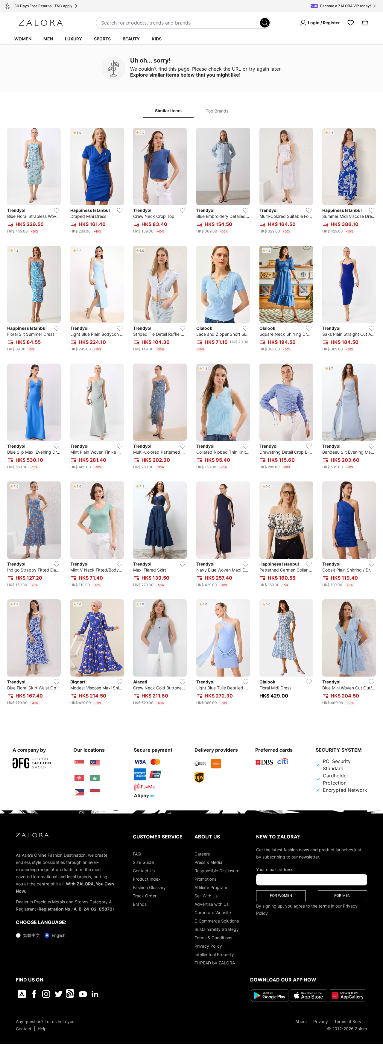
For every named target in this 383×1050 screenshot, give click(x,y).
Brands (140, 904)
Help (42, 1028)
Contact (23, 1028)
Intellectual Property (214, 954)
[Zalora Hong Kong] (79, 778)
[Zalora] (40, 23)
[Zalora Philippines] (79, 792)
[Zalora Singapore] (79, 764)
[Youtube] (83, 994)
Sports (102, 38)
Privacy (320, 1021)
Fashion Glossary (149, 887)
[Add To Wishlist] (56, 210)
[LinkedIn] (95, 994)
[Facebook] (34, 994)
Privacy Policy (208, 946)
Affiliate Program (210, 887)
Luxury (73, 38)
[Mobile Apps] (22, 994)
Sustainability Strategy (216, 929)
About (301, 1021)
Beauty (131, 38)
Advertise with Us (211, 904)
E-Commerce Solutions (216, 920)
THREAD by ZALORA (214, 962)
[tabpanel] (191, 417)
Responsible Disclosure (216, 870)
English (59, 935)
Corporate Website (212, 912)
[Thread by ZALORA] (71, 994)
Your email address (274, 869)
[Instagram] (46, 994)
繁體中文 (31, 935)
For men (342, 895)
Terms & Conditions (213, 937)
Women (22, 38)
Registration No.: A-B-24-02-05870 (76, 908)
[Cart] (365, 22)
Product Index (147, 879)
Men (48, 38)
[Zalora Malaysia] (95, 764)
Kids (157, 38)
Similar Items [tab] (168, 110)
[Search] (265, 23)
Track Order (144, 895)
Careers (202, 853)
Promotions (205, 879)
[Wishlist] (350, 22)
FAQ (137, 853)
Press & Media (208, 862)
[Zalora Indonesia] (95, 792)
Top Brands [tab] (217, 110)
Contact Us (144, 870)
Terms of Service (350, 1021)
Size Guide (143, 862)
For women (281, 895)
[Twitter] (58, 994)
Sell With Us (206, 895)
